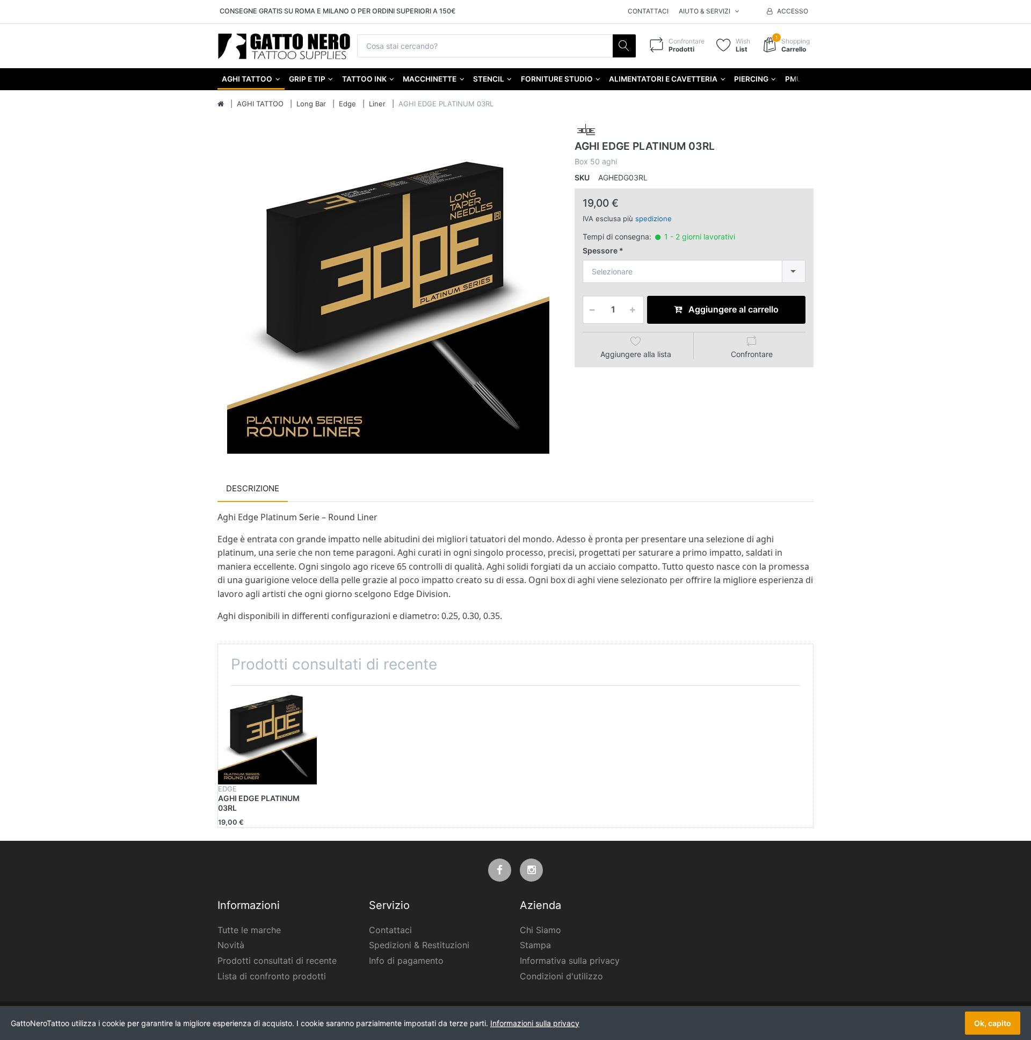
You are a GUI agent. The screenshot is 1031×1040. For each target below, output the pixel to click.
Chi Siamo (540, 930)
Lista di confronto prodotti (271, 976)
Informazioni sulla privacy (534, 1023)
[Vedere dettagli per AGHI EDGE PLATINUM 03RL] (267, 735)
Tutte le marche (249, 930)
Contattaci (648, 11)
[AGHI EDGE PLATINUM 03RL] (387, 292)
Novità (230, 945)
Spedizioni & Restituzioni (419, 945)
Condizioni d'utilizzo (561, 976)
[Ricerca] (624, 45)
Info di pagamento (406, 960)
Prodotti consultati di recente (277, 960)
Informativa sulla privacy (570, 960)
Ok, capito (992, 1023)
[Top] (220, 104)
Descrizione (252, 488)
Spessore (600, 250)
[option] (387, 292)
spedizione (653, 218)
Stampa (535, 945)
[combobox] (694, 271)
